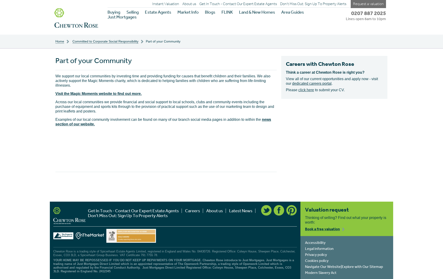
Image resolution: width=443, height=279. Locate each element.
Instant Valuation (165, 4)
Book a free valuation (322, 229)
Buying (114, 12)
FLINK (227, 12)
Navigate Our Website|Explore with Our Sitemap (344, 266)
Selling (132, 12)
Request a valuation (368, 4)
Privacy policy (316, 254)
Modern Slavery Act (320, 272)
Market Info (188, 12)
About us (189, 4)
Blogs (210, 12)
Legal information (319, 248)
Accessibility (315, 242)
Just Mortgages (122, 17)
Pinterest (291, 210)
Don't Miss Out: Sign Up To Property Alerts (313, 4)
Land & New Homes (257, 12)
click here (306, 90)
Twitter (266, 210)
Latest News (240, 211)
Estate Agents (158, 12)
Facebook (279, 210)
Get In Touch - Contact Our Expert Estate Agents (238, 4)
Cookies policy (317, 260)
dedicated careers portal (312, 83)
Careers (192, 211)
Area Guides (292, 12)
